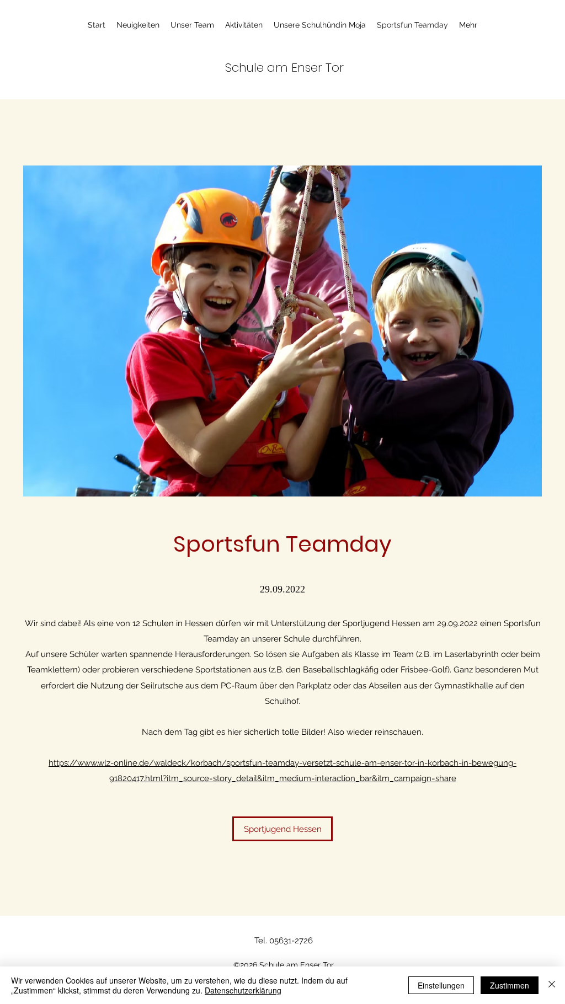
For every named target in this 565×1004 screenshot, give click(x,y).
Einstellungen (441, 985)
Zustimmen (509, 985)
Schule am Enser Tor (284, 67)
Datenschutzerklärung (243, 990)
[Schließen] (551, 985)
